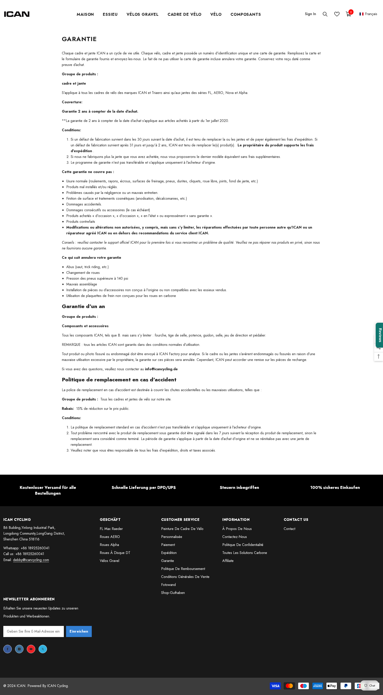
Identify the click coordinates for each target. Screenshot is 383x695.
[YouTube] (31, 649)
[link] (47, 490)
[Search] (325, 14)
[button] (368, 14)
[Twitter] (43, 649)
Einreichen (79, 631)
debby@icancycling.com (31, 559)
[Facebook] (7, 649)
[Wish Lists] (337, 14)
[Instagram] (19, 649)
